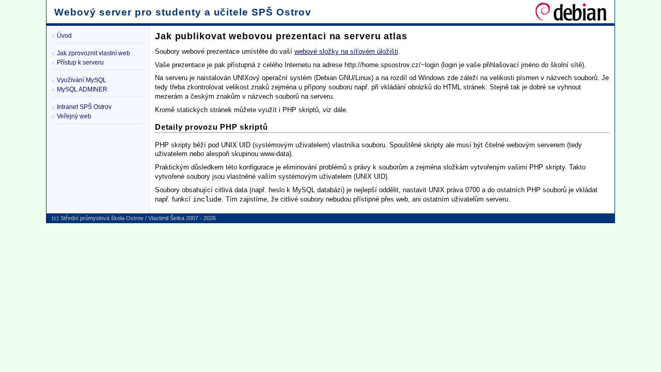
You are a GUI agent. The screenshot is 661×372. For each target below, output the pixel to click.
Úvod (64, 35)
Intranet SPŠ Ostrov (84, 107)
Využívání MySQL (81, 80)
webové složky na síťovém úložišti (346, 51)
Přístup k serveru (80, 62)
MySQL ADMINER (82, 89)
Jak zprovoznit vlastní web (93, 53)
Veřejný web (74, 116)
